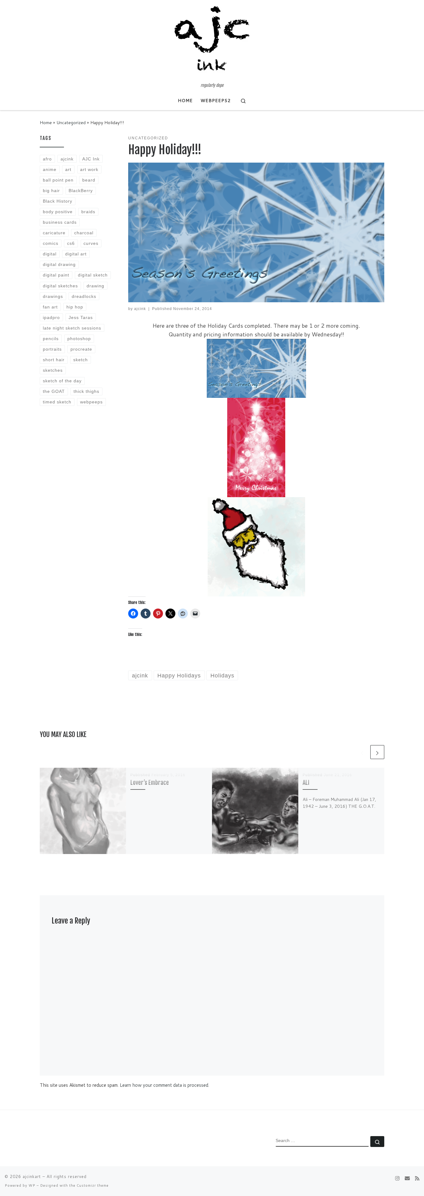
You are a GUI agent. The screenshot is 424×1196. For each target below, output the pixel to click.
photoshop (79, 338)
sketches (53, 370)
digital (49, 253)
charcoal (83, 232)
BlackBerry (81, 190)
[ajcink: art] (407, 1178)
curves (90, 243)
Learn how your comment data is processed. (164, 1085)
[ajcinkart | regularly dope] (212, 41)
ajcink (140, 309)
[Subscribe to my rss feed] (417, 1178)
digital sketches (60, 285)
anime (49, 169)
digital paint (56, 274)
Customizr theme (93, 1185)
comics (50, 243)
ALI (306, 782)
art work (89, 169)
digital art (76, 253)
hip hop (74, 306)
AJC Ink (91, 158)
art (68, 169)
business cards (60, 222)
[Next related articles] (377, 752)
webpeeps (91, 401)
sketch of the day (62, 380)
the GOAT (54, 391)
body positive (58, 211)
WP (32, 1185)
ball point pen (58, 180)
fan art (50, 306)
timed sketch (57, 401)
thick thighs (86, 391)
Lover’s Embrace (149, 782)
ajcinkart (32, 1176)
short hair (54, 359)
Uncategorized (71, 122)
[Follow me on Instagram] (397, 1178)
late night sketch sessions (72, 328)
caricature (54, 232)
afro (47, 158)
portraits (52, 349)
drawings (53, 296)
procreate (81, 349)
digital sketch (93, 274)
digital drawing (59, 264)
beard (88, 180)
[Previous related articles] (362, 752)
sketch (80, 359)
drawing (95, 285)
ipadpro (51, 317)
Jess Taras (81, 317)
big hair (51, 190)
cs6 (71, 243)
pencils (51, 338)
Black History (57, 201)
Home (46, 122)
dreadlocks (84, 296)
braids (88, 211)
